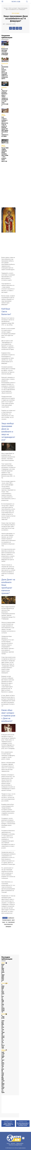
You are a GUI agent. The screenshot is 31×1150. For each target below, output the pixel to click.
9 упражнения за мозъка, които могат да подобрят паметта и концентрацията (4, 72)
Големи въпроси (6, 920)
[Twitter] (13, 28)
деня (13, 920)
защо (3, 922)
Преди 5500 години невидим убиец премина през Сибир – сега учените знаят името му (4, 154)
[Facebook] (10, 28)
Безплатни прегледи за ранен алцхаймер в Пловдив (4, 51)
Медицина (4, 87)
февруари (8, 926)
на (6, 922)
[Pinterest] (17, 28)
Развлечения (4, 63)
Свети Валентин (8, 924)
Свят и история (13, 8)
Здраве (3, 962)
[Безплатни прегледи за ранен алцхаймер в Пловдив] (5, 43)
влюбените (11, 918)
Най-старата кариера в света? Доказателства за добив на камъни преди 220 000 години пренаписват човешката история (4, 126)
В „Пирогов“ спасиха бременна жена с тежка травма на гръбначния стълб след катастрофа (4, 97)
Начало (6, 8)
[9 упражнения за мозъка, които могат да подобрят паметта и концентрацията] (5, 60)
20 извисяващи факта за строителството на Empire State (23, 1124)
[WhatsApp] (20, 28)
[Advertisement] (12, 171)
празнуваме (11, 922)
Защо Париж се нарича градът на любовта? (8, 1124)
